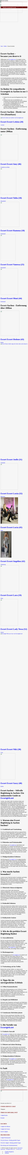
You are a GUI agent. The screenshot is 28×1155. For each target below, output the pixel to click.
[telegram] (9, 21)
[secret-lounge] (5, 9)
